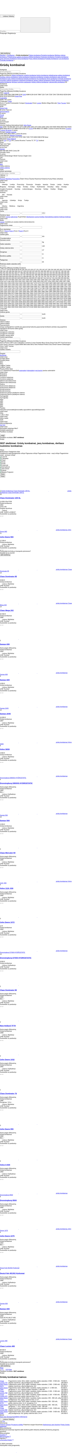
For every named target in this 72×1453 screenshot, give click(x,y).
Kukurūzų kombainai (48, 57)
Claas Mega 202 (7, 610)
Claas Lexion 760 (3, 1392)
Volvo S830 (5, 749)
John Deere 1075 (7, 1236)
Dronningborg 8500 (8, 1200)
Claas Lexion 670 (3, 1395)
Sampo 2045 (5, 714)
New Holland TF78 (8, 1026)
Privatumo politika (17, 1424)
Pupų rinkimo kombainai (37, 58)
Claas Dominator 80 (8, 990)
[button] (36, 43)
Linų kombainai (63, 58)
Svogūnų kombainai (61, 57)
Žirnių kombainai (22, 58)
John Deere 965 (7, 537)
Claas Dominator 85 (8, 576)
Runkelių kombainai (47, 55)
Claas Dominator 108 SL (10, 498)
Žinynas (9, 1417)
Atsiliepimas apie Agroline (51, 1424)
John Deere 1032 (7, 1060)
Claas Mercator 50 (7, 853)
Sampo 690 (5, 644)
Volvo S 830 (5, 1165)
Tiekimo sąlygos (5, 1424)
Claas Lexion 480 (7, 1346)
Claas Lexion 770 (3, 1382)
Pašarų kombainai (35, 55)
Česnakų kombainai (6, 60)
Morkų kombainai (35, 57)
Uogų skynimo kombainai (8, 58)
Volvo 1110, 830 (6, 888)
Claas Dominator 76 (8, 1094)
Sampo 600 (5, 680)
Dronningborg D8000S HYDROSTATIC (16, 783)
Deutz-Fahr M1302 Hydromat (12, 1273)
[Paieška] (35, 25)
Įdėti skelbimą (5, 555)
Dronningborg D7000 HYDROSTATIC (15, 958)
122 (7, 1369)
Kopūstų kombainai (51, 58)
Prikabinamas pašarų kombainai (18, 57)
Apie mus (3, 1417)
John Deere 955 (7, 1129)
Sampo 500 (5, 821)
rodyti (2, 435)
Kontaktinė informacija (19, 1417)
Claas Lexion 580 (3, 1409)
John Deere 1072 (7, 922)
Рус (3, 1421)
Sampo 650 (5, 1309)
